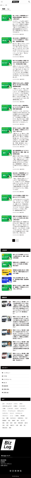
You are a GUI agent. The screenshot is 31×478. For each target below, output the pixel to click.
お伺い (21, 403)
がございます (22, 406)
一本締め (17, 415)
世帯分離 (22, 415)
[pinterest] (15, 471)
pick (3, 403)
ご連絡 (4, 408)
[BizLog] (15, 2)
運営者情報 (3, 460)
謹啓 (21, 425)
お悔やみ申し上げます (7, 406)
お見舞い (15, 406)
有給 (3, 425)
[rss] (21, 471)
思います (23, 420)
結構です (12, 425)
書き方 (26, 422)
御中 (18, 420)
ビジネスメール (7, 379)
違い (25, 425)
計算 (17, 425)
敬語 (15, 422)
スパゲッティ (5, 413)
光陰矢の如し (20, 418)
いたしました (9, 403)
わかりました (23, 408)
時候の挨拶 (20, 422)
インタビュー (6, 372)
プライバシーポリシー (6, 463)
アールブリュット (11, 410)
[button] (29, 2)
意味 (3, 422)
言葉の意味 (6, 389)
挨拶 (7, 422)
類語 (10, 427)
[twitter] (10, 471)
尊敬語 (13, 420)
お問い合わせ (4, 465)
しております (10, 408)
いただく (16, 403)
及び (26, 418)
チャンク (12, 413)
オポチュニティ (20, 410)
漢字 (7, 425)
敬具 (11, 422)
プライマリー (5, 415)
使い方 (5, 382)
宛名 (9, 420)
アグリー (4, 410)
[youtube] (18, 471)
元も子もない (13, 418)
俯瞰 (7, 418)
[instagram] (13, 471)
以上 (3, 418)
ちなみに (17, 408)
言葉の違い (6, 392)
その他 (5, 376)
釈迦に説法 (5, 427)
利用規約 (3, 462)
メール (11, 415)
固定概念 (4, 420)
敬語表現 (5, 386)
